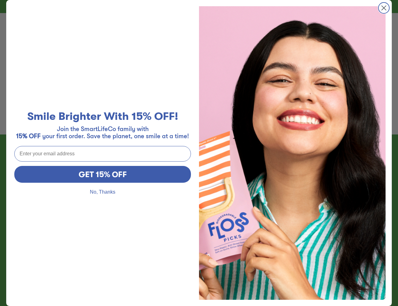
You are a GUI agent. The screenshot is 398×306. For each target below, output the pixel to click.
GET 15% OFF (103, 174)
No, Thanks (102, 192)
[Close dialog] (383, 7)
